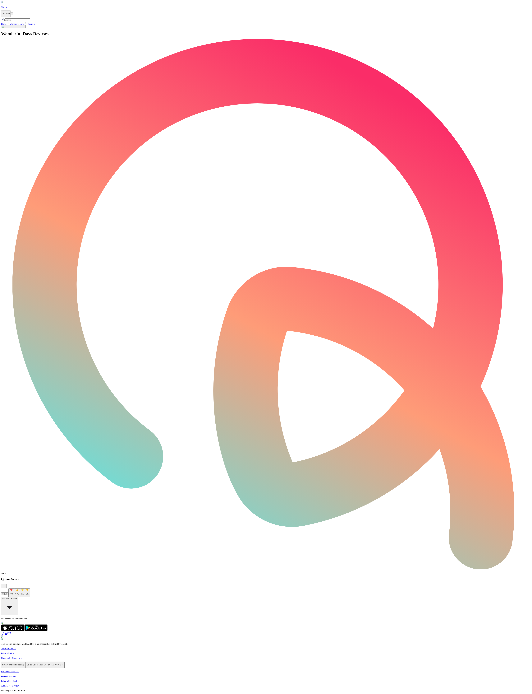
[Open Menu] (12, 13)
